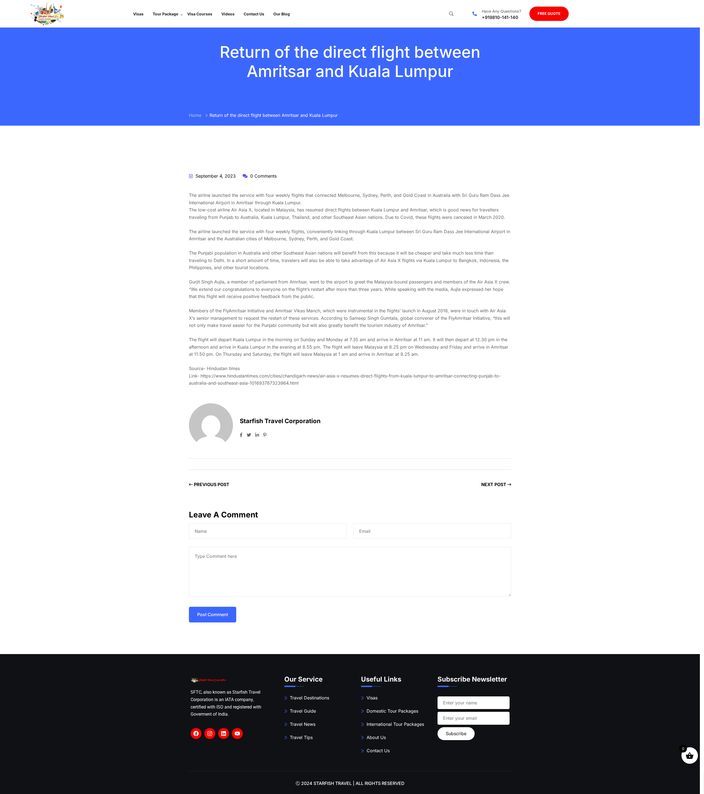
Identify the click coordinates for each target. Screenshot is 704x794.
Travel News (302, 724)
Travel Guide (303, 711)
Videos (228, 14)
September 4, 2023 (215, 176)
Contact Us (254, 14)
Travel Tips (301, 737)
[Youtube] (237, 733)
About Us (376, 737)
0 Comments (263, 176)
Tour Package (165, 14)
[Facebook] (196, 733)
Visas (138, 14)
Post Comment (212, 614)
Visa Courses (199, 14)
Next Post (494, 484)
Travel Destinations (309, 698)
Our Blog (281, 14)
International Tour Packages (395, 724)
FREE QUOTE (549, 13)
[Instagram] (209, 733)
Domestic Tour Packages (392, 711)
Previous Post (211, 484)
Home (195, 115)
